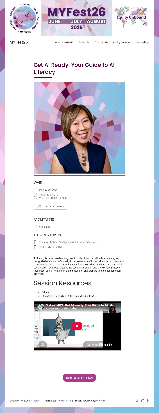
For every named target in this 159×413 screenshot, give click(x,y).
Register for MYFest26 (79, 378)
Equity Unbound (122, 42)
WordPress (102, 400)
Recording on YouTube (54, 296)
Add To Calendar (53, 206)
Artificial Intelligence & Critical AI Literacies (73, 242)
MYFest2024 (55, 247)
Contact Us (101, 42)
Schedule (84, 42)
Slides (45, 292)
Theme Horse (63, 400)
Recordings (142, 42)
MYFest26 (19, 42)
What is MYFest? (64, 42)
